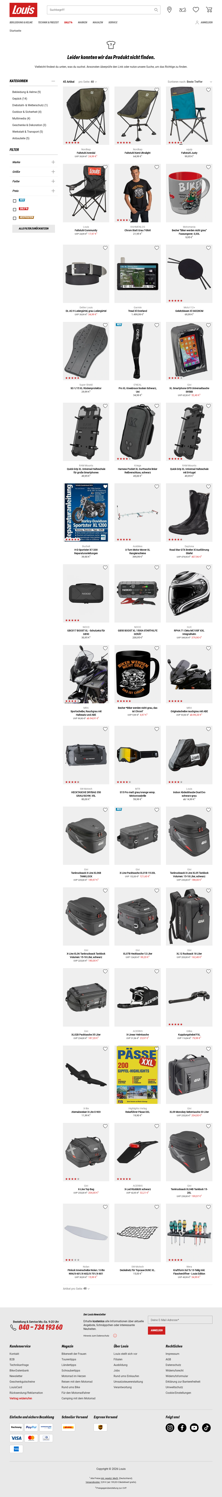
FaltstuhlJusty (189, 152)
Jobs (117, 1370)
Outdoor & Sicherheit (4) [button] (27, 112)
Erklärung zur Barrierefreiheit (183, 1381)
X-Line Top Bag (86, 1189)
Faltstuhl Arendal (86, 152)
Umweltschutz (174, 1387)
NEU (22, 200)
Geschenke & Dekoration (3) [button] (29, 125)
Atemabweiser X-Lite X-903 (86, 1112)
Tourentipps (69, 1359)
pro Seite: (84, 81)
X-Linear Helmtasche (137, 1034)
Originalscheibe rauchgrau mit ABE (189, 711)
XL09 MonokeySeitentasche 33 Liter (189, 1112)
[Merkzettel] (195, 9)
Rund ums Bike (71, 1387)
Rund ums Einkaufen (126, 1376)
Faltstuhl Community (86, 230)
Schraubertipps (71, 1370)
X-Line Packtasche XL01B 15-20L (138, 872)
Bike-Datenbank (19, 1370)
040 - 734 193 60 (40, 1327)
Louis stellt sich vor (125, 1353)
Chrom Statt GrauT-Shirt (138, 230)
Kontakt (14, 1353)
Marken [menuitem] (82, 22)
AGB (168, 1359)
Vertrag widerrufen (21, 1398)
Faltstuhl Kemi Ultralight (138, 152)
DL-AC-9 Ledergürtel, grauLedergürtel (86, 311)
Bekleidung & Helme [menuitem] (21, 22)
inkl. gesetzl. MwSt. (109, 1478)
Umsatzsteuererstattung (128, 1381)
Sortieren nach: (177, 81)
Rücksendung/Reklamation (26, 1392)
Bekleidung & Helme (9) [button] (26, 92)
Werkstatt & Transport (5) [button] (27, 131)
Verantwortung (123, 1387)
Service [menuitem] (112, 22)
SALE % (24, 208)
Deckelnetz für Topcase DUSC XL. (137, 1270)
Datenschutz (173, 1365)
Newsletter (16, 1376)
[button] (156, 10)
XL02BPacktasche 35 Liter (86, 1034)
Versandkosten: (93, 1482)
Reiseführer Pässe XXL (137, 1112)
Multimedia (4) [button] (21, 118)
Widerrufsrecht (174, 1370)
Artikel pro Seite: (73, 1288)
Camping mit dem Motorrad (78, 1398)
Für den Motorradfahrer (76, 1392)
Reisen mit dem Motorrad (77, 1381)
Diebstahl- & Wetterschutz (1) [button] (30, 105)
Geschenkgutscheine (22, 1381)
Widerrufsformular (177, 1376)
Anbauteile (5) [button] (20, 138)
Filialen (118, 1359)
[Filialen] (169, 9)
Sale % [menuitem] (68, 22)
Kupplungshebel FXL (189, 1034)
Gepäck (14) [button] (19, 98)
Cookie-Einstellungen (178, 1392)
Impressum (172, 1353)
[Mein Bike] (182, 9)
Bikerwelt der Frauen (74, 1353)
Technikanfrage (19, 1365)
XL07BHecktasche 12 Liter (137, 953)
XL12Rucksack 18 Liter (189, 953)
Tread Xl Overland (137, 311)
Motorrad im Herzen (74, 1376)
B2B (12, 1359)
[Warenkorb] (209, 9)
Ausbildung (120, 1365)
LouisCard (16, 1387)
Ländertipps (69, 1365)
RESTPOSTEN (26, 217)
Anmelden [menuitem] (206, 22)
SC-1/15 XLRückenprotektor (86, 388)
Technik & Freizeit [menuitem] (48, 22)
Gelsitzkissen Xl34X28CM (189, 311)
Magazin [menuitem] (98, 22)
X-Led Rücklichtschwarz (138, 1189)
